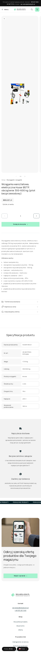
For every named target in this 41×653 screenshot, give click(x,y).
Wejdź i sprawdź (19, 576)
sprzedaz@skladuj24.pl (27, 4)
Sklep (3, 180)
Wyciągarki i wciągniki (14, 180)
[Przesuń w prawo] (25, 176)
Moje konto (20, 626)
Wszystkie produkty (20, 622)
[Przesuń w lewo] (16, 176)
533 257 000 (34, 2)
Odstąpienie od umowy (20, 642)
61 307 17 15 (10, 4)
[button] (4, 9)
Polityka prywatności (20, 646)
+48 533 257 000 (20, 610)
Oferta (20, 630)
